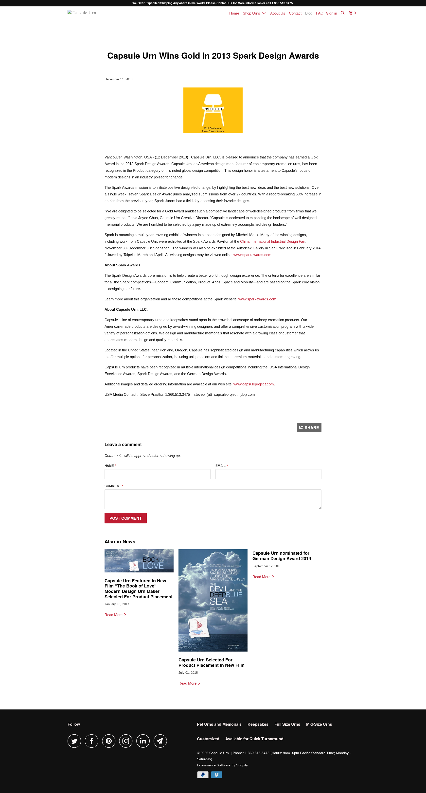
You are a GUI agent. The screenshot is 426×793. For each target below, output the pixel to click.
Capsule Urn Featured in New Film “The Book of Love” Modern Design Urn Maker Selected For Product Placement (139, 588)
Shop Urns (252, 13)
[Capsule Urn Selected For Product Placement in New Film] (213, 653)
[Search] (343, 13)
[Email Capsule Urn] (162, 741)
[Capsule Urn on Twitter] (76, 741)
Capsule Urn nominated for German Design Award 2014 (281, 556)
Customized (208, 738)
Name (110, 466)
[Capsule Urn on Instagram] (127, 741)
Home (234, 13)
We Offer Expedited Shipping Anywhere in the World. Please (174, 3)
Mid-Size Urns (319, 724)
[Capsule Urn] (93, 13)
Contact (295, 13)
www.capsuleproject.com (253, 384)
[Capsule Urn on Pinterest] (110, 741)
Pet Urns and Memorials (219, 724)
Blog (308, 13)
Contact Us (224, 3)
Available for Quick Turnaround (254, 738)
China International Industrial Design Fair (272, 241)
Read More (114, 615)
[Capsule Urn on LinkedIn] (144, 741)
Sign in (331, 13)
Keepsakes (258, 724)
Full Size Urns (287, 724)
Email (221, 466)
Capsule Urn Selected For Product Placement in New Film (211, 662)
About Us (277, 13)
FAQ (319, 13)
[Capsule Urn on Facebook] (93, 741)
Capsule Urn (219, 753)
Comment (114, 486)
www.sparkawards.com (252, 255)
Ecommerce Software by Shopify (222, 765)
